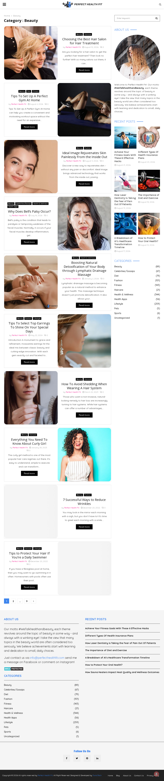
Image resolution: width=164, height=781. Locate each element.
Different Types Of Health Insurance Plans (148, 154)
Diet (28, 91)
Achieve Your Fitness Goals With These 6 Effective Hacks (125, 156)
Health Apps (13, 207)
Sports (117, 313)
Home (110, 775)
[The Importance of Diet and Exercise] (149, 181)
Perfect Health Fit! (137, 84)
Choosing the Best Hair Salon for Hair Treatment (84, 41)
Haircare (87, 34)
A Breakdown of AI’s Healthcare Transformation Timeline (123, 242)
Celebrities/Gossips (23, 204)
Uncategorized (122, 317)
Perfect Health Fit (73, 47)
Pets (116, 308)
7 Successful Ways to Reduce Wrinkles (84, 502)
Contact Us (139, 775)
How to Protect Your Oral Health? (148, 239)
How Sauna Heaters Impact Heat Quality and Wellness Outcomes (122, 672)
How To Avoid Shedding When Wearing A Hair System (84, 386)
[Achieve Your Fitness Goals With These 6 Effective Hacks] (125, 138)
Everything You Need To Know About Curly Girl (29, 441)
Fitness (35, 91)
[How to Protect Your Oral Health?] (149, 224)
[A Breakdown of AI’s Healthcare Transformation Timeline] (125, 224)
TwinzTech (97, 775)
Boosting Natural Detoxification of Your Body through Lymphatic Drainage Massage (84, 268)
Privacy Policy (153, 775)
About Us (127, 775)
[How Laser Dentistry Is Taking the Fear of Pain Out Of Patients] (125, 181)
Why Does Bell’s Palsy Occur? (29, 211)
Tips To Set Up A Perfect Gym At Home (29, 98)
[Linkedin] (97, 758)
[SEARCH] (156, 18)
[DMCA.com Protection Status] (13, 669)
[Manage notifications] (156, 774)
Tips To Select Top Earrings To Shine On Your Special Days (29, 327)
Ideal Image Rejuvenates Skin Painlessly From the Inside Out (84, 155)
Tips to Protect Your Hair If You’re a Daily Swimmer (29, 555)
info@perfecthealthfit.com (47, 658)
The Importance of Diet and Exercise (148, 196)
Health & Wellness (40, 204)
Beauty (79, 34)
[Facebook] (66, 758)
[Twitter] (76, 758)
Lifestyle (37, 318)
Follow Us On (82, 751)
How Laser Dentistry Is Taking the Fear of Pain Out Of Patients (125, 199)
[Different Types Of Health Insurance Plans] (149, 138)
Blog (118, 775)
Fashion (88, 148)
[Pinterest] (87, 758)
